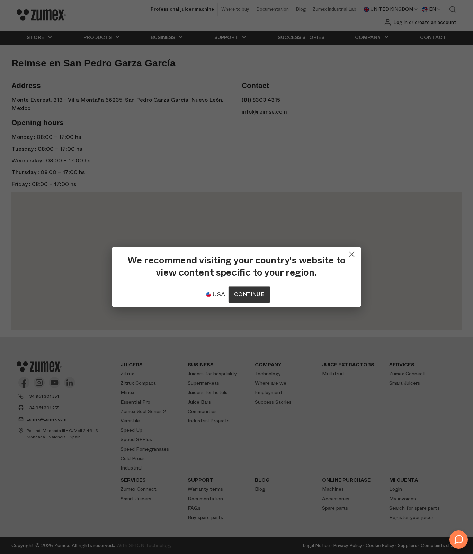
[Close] (352, 253)
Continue (249, 294)
